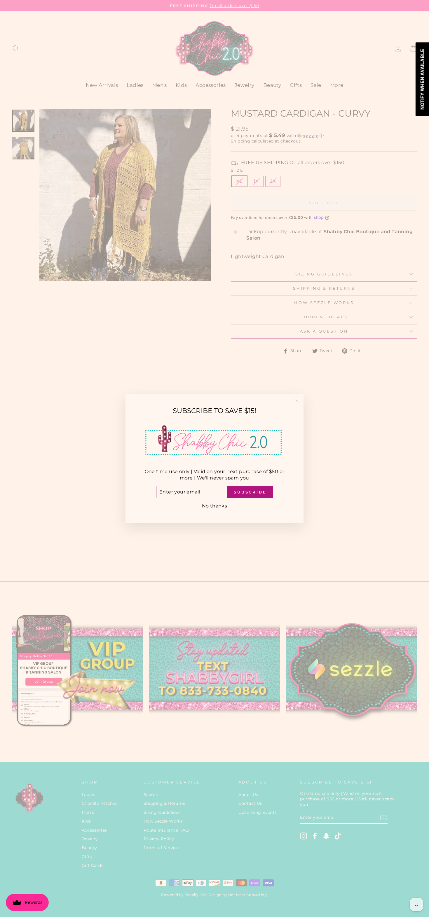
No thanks (214, 506)
